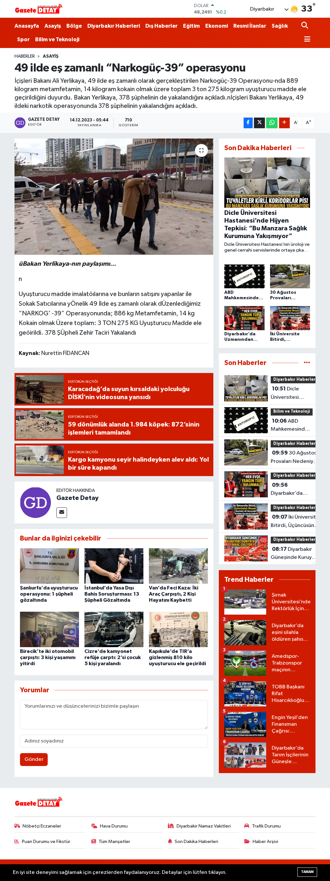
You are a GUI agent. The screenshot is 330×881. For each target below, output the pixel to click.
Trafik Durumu (266, 826)
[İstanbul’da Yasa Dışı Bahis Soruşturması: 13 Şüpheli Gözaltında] (113, 566)
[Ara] (305, 26)
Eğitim (191, 26)
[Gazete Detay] (35, 502)
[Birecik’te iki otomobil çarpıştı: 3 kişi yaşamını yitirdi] (49, 629)
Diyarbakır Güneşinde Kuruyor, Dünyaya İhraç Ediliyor (294, 554)
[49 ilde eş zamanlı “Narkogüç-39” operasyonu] (114, 197)
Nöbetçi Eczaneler (42, 826)
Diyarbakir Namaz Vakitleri (204, 826)
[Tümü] (307, 363)
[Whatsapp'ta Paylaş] (271, 123)
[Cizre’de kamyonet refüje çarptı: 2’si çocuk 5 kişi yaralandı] (113, 629)
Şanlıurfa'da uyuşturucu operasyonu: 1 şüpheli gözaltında (49, 594)
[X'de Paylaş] (259, 123)
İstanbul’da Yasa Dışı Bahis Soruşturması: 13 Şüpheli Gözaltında (111, 594)
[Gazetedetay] (39, 9)
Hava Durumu (114, 826)
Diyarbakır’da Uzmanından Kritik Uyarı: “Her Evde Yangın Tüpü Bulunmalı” (293, 490)
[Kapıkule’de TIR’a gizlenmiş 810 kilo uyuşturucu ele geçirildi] (178, 629)
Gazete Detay (77, 498)
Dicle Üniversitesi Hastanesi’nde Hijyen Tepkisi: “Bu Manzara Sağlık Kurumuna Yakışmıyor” (292, 393)
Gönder (34, 759)
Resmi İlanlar (249, 26)
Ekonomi (216, 26)
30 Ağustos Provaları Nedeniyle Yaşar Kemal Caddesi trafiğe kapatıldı (294, 457)
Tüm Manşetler (114, 841)
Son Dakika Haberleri (196, 841)
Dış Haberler (161, 26)
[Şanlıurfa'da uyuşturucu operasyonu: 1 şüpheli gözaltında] (49, 566)
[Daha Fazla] (284, 123)
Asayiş (52, 26)
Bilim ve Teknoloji (57, 39)
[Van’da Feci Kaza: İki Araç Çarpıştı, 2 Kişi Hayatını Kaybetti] (178, 566)
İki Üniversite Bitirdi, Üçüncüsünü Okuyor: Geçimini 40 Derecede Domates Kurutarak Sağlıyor (295, 522)
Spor (23, 39)
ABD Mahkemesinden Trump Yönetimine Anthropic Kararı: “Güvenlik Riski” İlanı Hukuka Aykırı (291, 426)
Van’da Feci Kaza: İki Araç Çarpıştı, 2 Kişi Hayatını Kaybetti (173, 594)
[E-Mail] (61, 512)
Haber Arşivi (265, 841)
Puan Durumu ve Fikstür (46, 841)
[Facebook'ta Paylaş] (248, 123)
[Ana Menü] (305, 40)
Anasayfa (27, 26)
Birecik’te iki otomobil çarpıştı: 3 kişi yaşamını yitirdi (47, 657)
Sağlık (280, 26)
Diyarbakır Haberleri (113, 26)
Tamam (307, 872)
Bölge (74, 26)
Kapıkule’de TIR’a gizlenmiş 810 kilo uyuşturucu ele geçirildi (177, 657)
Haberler (25, 56)
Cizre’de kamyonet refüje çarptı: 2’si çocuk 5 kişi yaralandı (112, 657)
